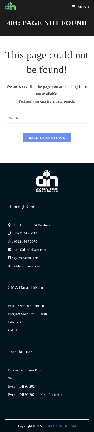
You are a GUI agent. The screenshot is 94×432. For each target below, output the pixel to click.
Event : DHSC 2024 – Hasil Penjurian (35, 394)
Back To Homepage (47, 137)
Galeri (12, 330)
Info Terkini (17, 322)
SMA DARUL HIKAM (61, 426)
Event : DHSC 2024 (22, 386)
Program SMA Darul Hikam (28, 314)
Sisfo (12, 378)
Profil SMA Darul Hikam (26, 306)
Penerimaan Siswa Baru (25, 370)
